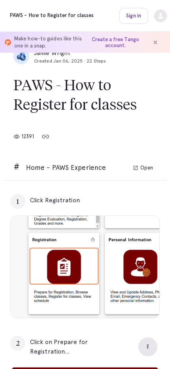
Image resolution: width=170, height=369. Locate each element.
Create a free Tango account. (115, 42)
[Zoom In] (143, 302)
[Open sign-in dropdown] (160, 16)
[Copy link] (45, 137)
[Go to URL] (137, 200)
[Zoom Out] (126, 302)
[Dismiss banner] (155, 42)
